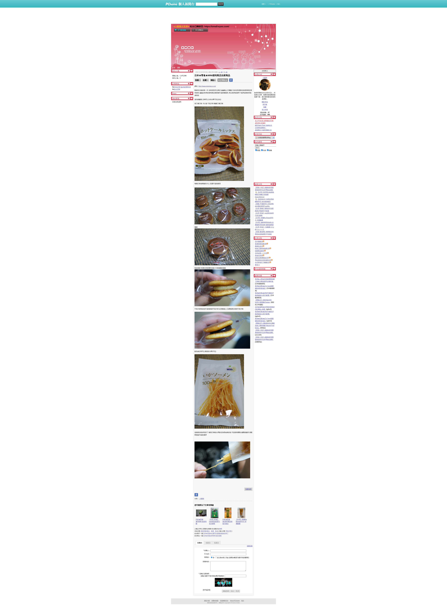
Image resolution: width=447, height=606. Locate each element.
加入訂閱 (177, 89)
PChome (272, 4)
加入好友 (265, 109)
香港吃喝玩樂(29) (261, 244)
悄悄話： (207, 557)
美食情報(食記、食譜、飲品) (209, 531)
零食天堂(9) (259, 255)
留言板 (265, 104)
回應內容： (206, 561)
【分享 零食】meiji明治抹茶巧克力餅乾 (214, 522)
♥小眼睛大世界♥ (181, 26)
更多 (257, 265)
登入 (278, 4)
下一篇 (225, 72)
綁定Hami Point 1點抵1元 (263, 125)
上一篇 (220, 72)
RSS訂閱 (177, 87)
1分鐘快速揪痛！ (260, 128)
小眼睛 (201, 499)
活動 (178, 67)
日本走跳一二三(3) (261, 253)
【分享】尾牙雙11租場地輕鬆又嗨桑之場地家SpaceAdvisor (264, 194)
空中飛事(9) (259, 241)
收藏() (216, 543)
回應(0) (199, 543)
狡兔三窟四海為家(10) (262, 248)
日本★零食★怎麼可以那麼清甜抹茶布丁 (215, 533)
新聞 (263, 4)
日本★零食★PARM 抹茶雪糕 (201, 522)
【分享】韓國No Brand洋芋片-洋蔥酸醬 (241, 522)
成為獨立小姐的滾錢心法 (263, 130)
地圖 (264, 107)
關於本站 (265, 102)
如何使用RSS (185, 87)
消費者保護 (214, 600)
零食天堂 (228, 531)
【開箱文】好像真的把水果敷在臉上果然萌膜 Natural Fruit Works (265, 325)
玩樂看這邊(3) (259, 251)
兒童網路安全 (224, 600)
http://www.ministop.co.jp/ (207, 86)
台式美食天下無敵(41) (262, 262)
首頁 (173, 67)
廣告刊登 (207, 600)
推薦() (208, 543)
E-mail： (207, 554)
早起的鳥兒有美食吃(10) (263, 260)
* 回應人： (206, 550)
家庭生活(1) (259, 246)
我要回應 (249, 546)
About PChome (235, 600)
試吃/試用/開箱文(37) (262, 258)
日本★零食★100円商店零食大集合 (227, 522)
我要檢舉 (248, 489)
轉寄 (220, 529)
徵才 (242, 600)
